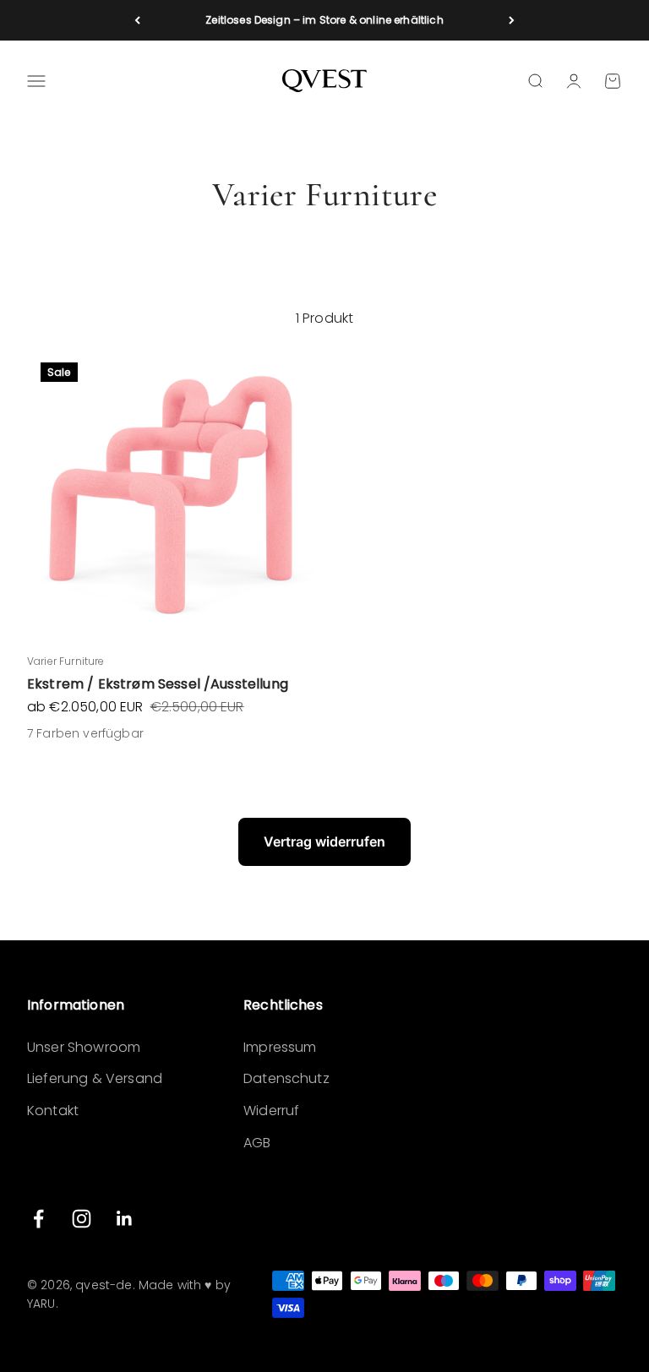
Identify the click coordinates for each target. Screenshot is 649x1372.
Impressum (279, 1047)
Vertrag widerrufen (324, 841)
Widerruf (271, 1110)
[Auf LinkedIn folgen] (124, 1218)
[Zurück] (137, 20)
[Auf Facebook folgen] (38, 1218)
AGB (256, 1142)
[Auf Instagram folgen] (81, 1218)
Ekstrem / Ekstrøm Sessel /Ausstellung (157, 684)
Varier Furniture (66, 661)
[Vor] (512, 20)
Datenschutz (286, 1078)
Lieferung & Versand (94, 1078)
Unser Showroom (83, 1047)
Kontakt (53, 1110)
